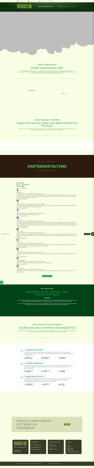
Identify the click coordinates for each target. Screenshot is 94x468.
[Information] (92, 234)
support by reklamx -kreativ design (54, 463)
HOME (60, 6)
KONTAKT (73, 6)
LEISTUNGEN (66, 6)
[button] (66, 6)
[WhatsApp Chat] (1, 282)
